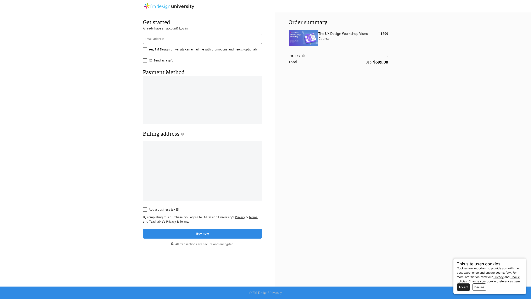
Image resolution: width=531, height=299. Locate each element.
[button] (181, 134)
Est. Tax (294, 56)
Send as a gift (163, 60)
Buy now (202, 233)
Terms (253, 217)
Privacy (240, 217)
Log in (183, 28)
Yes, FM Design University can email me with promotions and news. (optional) (203, 49)
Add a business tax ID (164, 209)
